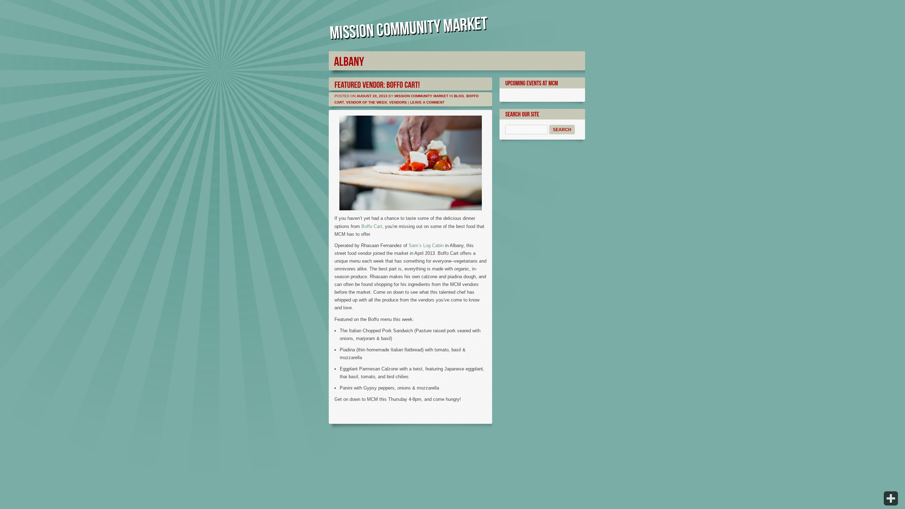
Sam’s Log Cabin (426, 245)
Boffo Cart (371, 226)
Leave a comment (427, 102)
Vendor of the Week (366, 102)
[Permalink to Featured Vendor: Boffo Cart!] (377, 84)
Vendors (398, 102)
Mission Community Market (421, 96)
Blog (459, 96)
